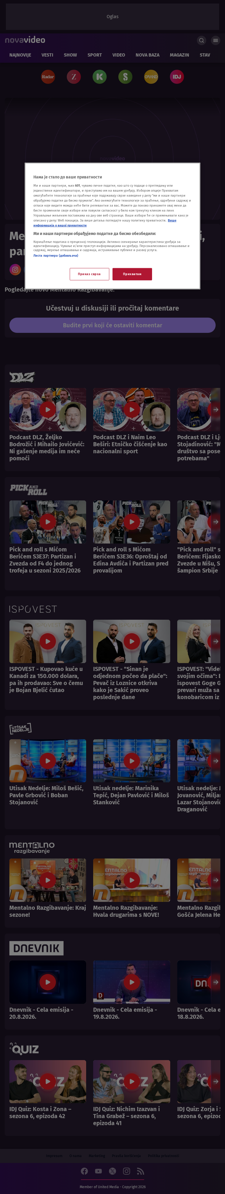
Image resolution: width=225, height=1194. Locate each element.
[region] (112, 226)
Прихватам (132, 274)
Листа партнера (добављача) (55, 255)
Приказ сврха (89, 274)
